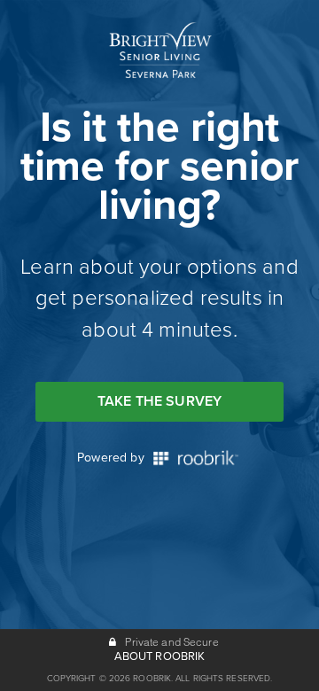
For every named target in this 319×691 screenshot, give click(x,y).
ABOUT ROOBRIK (160, 656)
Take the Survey (159, 401)
